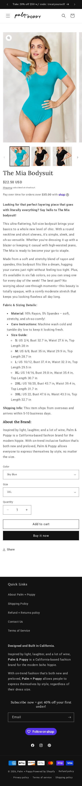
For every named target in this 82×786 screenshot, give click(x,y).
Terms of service (42, 777)
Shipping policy (64, 777)
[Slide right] (77, 157)
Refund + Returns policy (24, 612)
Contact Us (15, 621)
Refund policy (66, 771)
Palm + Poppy (24, 771)
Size (5, 484)
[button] (8, 15)
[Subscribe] (69, 717)
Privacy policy (21, 777)
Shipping (7, 187)
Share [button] (11, 549)
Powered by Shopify (44, 771)
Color (6, 466)
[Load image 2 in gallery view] (41, 156)
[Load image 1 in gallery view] (19, 156)
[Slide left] (4, 157)
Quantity (8, 501)
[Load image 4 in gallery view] (62, 156)
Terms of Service (19, 630)
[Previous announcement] (7, 4)
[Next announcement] (74, 4)
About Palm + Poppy (21, 594)
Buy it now (41, 535)
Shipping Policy (18, 603)
